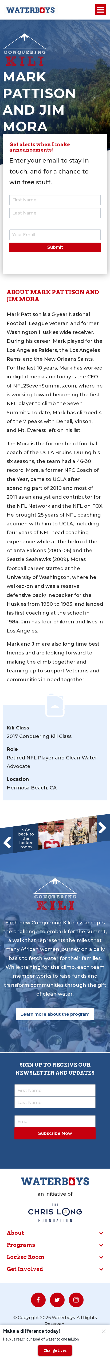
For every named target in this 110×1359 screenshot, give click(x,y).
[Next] (102, 827)
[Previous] (7, 842)
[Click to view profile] (51, 835)
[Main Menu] (100, 10)
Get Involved (25, 1269)
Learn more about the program (55, 1014)
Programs (21, 1245)
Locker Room (26, 1257)
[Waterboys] (31, 9)
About (15, 1233)
